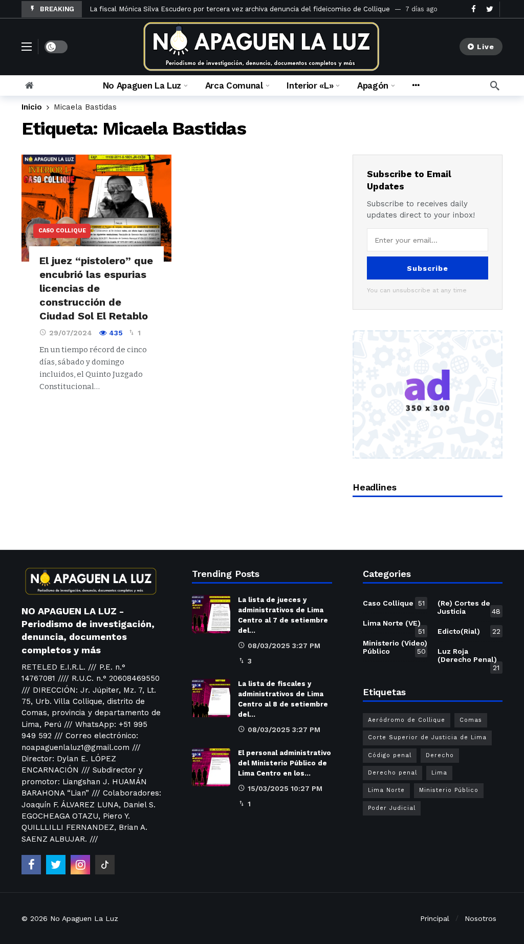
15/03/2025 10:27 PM (285, 788)
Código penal (389, 755)
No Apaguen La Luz (84, 918)
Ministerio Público (448, 790)
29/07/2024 (70, 333)
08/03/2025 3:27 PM (284, 645)
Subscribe (427, 268)
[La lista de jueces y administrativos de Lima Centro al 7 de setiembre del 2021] (211, 614)
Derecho (440, 755)
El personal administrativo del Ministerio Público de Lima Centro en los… (284, 763)
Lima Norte (386, 790)
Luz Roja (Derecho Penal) (468, 657)
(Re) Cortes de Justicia (469, 607)
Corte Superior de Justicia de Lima (427, 737)
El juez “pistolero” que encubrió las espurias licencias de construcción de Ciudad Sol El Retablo (96, 288)
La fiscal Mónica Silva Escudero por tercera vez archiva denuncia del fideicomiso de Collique (240, 9)
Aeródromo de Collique (406, 720)
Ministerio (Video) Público (395, 647)
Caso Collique (61, 230)
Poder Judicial (392, 808)
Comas (471, 720)
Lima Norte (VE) (394, 625)
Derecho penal (392, 772)
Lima (439, 772)
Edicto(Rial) (469, 631)
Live (485, 46)
